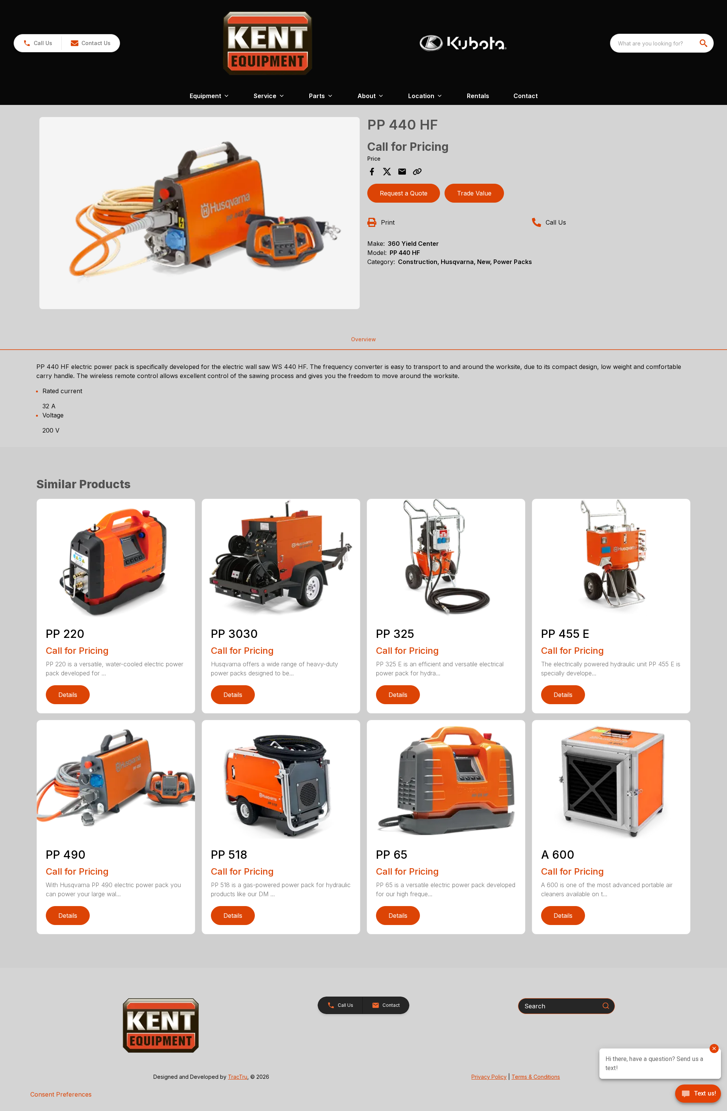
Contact (525, 96)
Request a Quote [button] (403, 193)
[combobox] (661, 43)
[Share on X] (387, 171)
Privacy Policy (489, 1076)
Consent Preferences (61, 1094)
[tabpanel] (199, 214)
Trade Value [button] (474, 193)
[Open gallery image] (199, 213)
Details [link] (67, 694)
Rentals (478, 96)
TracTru (237, 1076)
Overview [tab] (363, 339)
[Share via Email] (402, 171)
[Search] (606, 1005)
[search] (704, 43)
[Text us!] (698, 1094)
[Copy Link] (417, 171)
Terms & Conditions (536, 1076)
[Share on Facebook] (371, 171)
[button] (37, 43)
